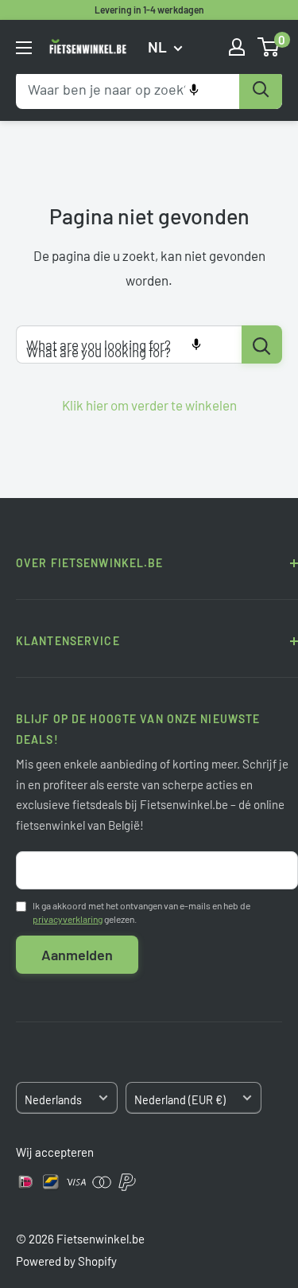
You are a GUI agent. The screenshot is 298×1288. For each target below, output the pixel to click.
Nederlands (53, 1100)
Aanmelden (77, 954)
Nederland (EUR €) (180, 1100)
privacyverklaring (68, 918)
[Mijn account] (237, 47)
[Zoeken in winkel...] (262, 344)
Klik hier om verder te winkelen (149, 405)
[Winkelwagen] (269, 46)
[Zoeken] (260, 90)
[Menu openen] (24, 47)
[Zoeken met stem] (193, 90)
